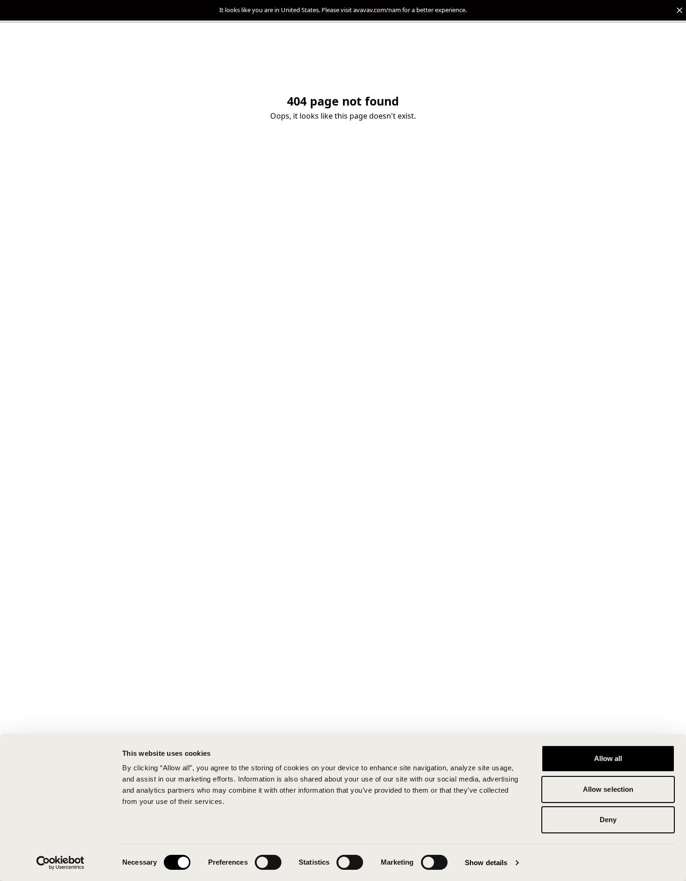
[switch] (268, 862)
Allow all (608, 758)
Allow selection (608, 789)
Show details (486, 863)
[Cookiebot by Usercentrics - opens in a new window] (60, 863)
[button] (343, 10)
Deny (608, 820)
